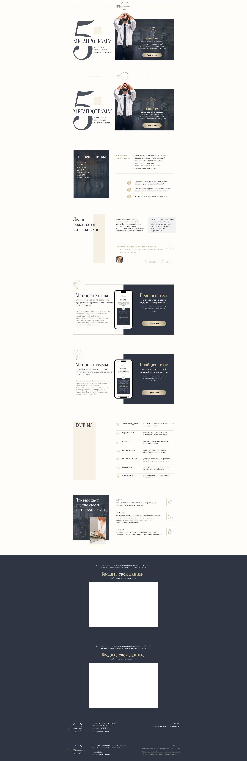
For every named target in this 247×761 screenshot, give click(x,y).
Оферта (176, 723)
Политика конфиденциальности (166, 726)
